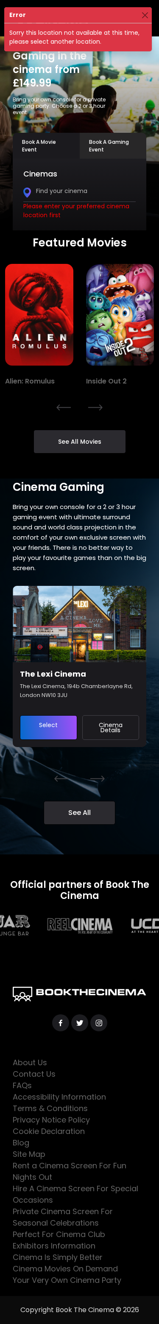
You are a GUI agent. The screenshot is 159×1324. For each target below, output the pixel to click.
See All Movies (79, 441)
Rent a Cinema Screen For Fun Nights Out (69, 1171)
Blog (21, 1142)
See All (79, 812)
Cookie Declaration (49, 1131)
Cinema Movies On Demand (65, 1268)
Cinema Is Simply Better (58, 1257)
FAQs (22, 1085)
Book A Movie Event (39, 145)
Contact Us (34, 1074)
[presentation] (63, 407)
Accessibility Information (59, 1097)
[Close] (144, 15)
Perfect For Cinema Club (59, 1234)
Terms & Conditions (50, 1108)
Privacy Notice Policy (51, 1119)
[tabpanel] (79, 194)
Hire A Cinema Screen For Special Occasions (75, 1194)
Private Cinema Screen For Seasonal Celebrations (63, 1217)
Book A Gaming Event (109, 145)
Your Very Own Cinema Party (67, 1280)
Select (48, 725)
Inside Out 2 (106, 381)
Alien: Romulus (30, 381)
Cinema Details (111, 727)
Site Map (29, 1154)
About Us (30, 1062)
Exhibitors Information (54, 1245)
